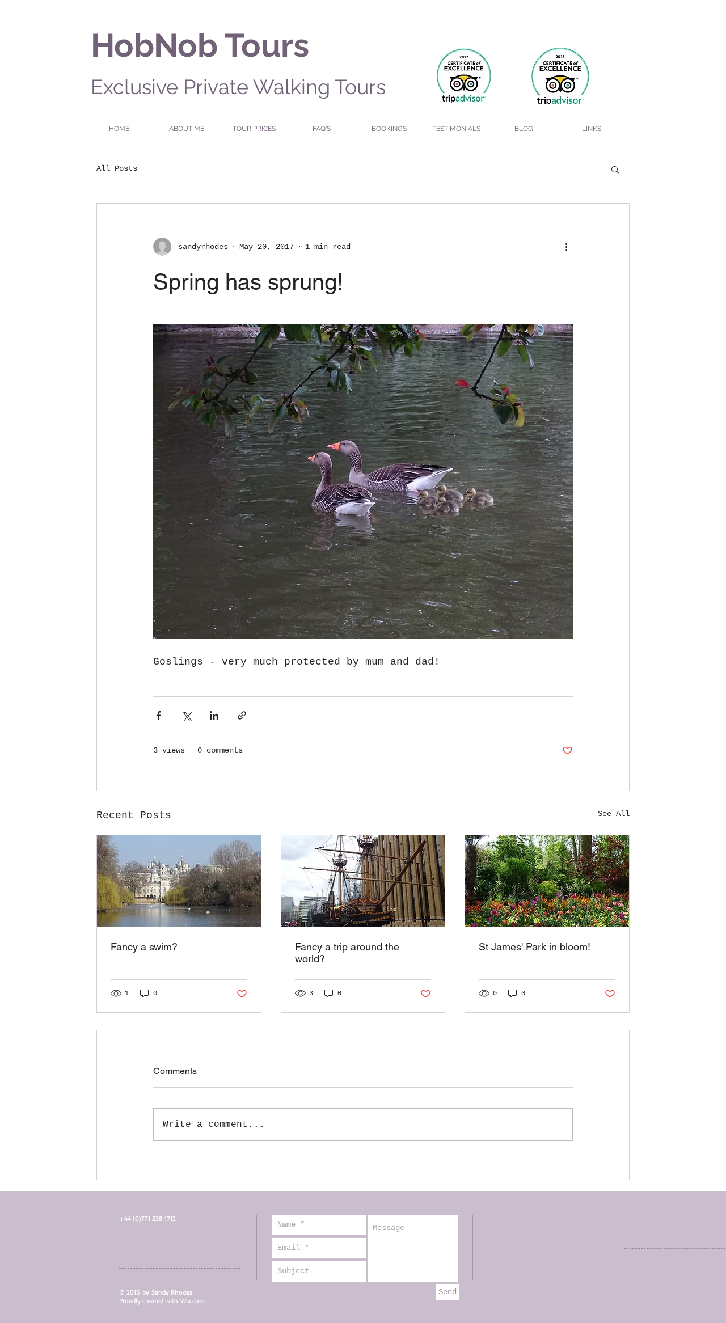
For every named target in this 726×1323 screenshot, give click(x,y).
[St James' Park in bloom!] (547, 881)
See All (614, 813)
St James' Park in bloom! (534, 947)
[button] (615, 169)
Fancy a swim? (144, 947)
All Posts (116, 168)
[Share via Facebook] (158, 715)
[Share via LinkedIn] (214, 715)
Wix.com (192, 1300)
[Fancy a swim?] (179, 881)
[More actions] (566, 246)
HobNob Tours (200, 45)
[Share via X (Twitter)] (186, 715)
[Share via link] (242, 715)
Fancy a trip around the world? (347, 953)
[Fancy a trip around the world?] (363, 881)
